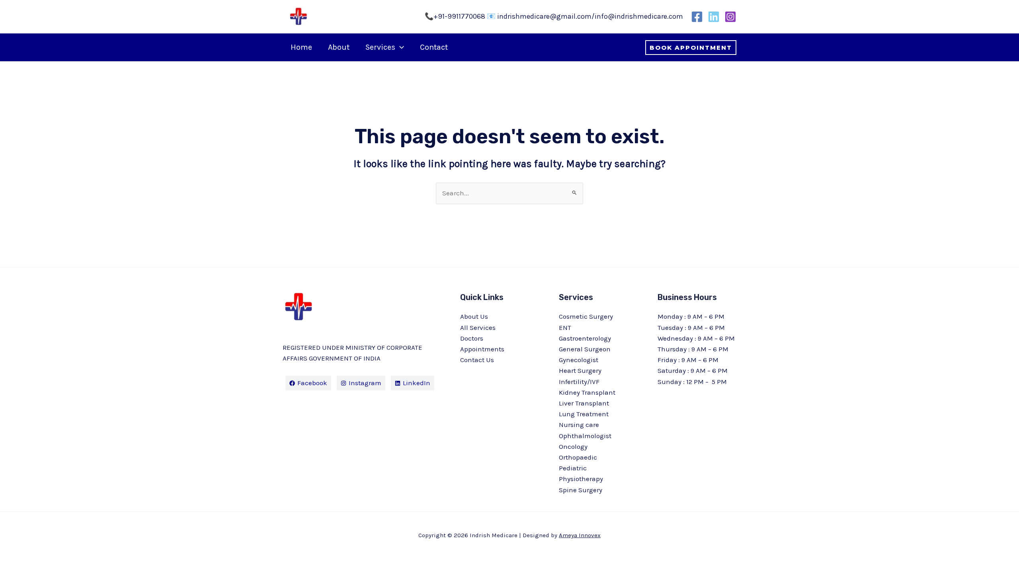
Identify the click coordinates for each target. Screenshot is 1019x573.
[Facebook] (697, 17)
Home (301, 47)
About (338, 47)
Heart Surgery (580, 370)
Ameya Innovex (580, 535)
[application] (399, 47)
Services (380, 47)
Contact (434, 47)
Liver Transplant (584, 403)
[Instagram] (730, 17)
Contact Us (477, 360)
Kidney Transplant (587, 392)
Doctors (471, 338)
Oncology (573, 446)
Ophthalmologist (585, 436)
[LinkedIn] (714, 17)
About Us (474, 316)
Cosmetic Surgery (586, 316)
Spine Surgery (580, 490)
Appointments (482, 349)
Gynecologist (578, 360)
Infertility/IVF (579, 382)
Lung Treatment (584, 414)
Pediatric (573, 468)
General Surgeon (585, 349)
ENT (565, 327)
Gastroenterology (585, 338)
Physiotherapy (581, 479)
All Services (478, 327)
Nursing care (579, 425)
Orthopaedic (578, 457)
